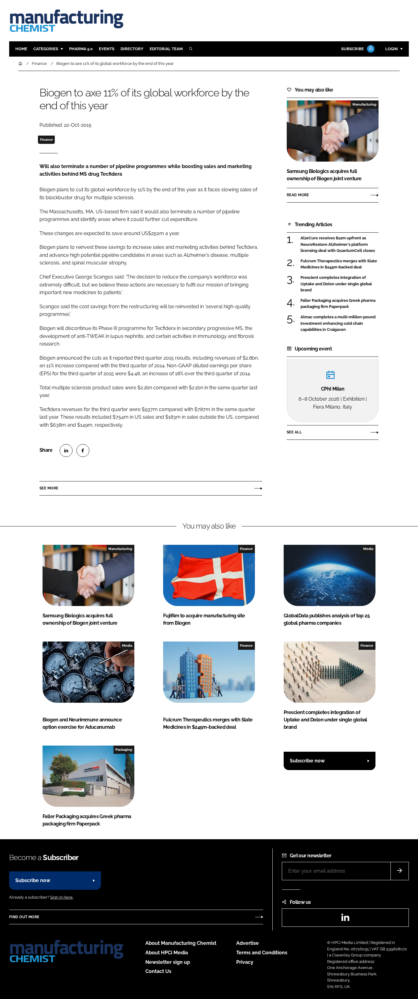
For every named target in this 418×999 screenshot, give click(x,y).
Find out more (24, 917)
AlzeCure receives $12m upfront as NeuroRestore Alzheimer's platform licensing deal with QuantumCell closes (337, 244)
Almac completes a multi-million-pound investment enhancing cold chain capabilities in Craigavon (337, 323)
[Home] (20, 63)
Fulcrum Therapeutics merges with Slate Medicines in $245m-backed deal (338, 264)
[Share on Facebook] (83, 450)
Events (106, 49)
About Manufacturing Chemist (180, 943)
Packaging (123, 749)
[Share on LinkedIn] (66, 450)
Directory (132, 49)
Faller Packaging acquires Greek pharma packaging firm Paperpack (337, 303)
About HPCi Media (166, 953)
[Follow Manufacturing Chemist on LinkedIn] (345, 919)
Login (391, 49)
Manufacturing (364, 104)
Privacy (244, 962)
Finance (46, 139)
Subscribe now (307, 761)
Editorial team (166, 49)
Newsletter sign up (167, 962)
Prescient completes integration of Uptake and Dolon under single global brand (336, 284)
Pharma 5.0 (81, 49)
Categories (45, 49)
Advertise (247, 943)
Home (21, 49)
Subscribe (352, 49)
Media (368, 549)
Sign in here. (61, 897)
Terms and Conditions (261, 953)
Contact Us (158, 971)
